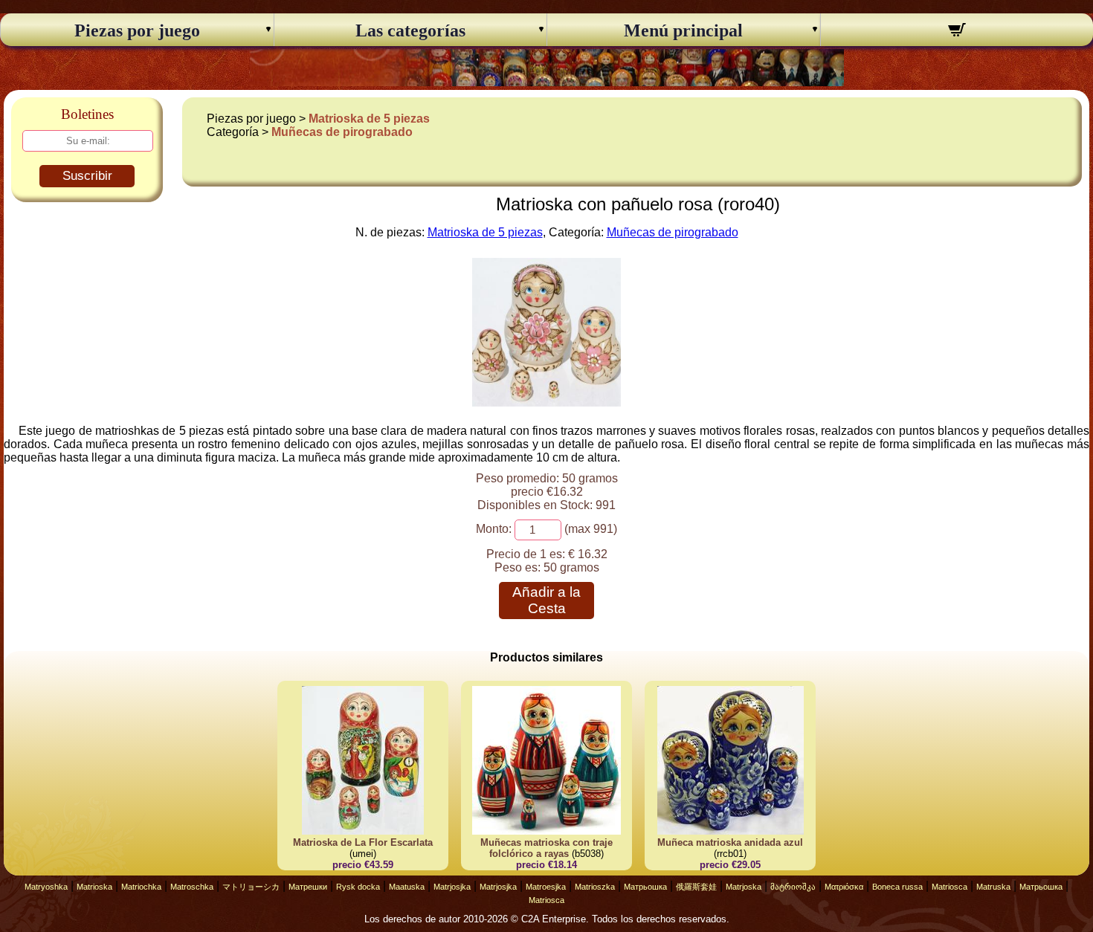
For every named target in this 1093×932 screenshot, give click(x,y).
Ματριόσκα (844, 886)
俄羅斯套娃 (696, 886)
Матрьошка (645, 886)
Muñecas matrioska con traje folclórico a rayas (546, 848)
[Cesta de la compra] (957, 32)
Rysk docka (358, 886)
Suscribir (87, 176)
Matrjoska (743, 886)
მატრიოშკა (793, 886)
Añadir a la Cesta (546, 600)
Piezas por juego (137, 30)
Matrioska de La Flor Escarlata (363, 842)
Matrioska (94, 886)
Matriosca (949, 886)
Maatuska (407, 886)
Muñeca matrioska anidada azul (730, 842)
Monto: (494, 528)
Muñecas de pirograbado (342, 132)
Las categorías (410, 30)
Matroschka (191, 886)
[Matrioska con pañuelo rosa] (546, 402)
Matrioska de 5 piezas (369, 118)
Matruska (993, 886)
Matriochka (141, 886)
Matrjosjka (452, 886)
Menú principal (683, 30)
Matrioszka (595, 886)
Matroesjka (546, 886)
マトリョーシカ (251, 886)
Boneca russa (897, 886)
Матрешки (307, 886)
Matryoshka (46, 886)
